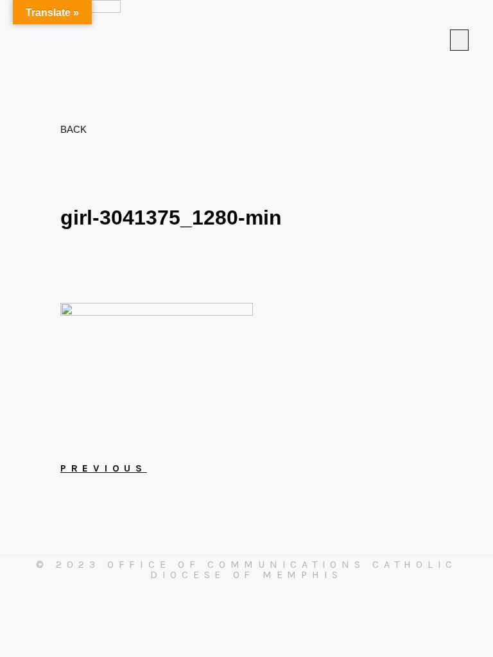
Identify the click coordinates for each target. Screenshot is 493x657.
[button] (459, 40)
